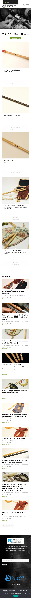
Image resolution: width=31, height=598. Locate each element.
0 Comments (15, 295)
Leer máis (16, 82)
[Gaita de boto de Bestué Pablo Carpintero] (15, 408)
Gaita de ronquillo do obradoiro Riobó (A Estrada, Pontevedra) (15, 392)
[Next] (26, 128)
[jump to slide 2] (14, 25)
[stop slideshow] (19, 25)
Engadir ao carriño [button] (16, 127)
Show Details (16, 83)
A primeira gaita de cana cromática (14, 438)
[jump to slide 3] (16, 25)
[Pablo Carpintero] (12, 5)
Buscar (4, 564)
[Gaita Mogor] (15, 284)
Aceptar (16, 595)
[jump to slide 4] (17, 25)
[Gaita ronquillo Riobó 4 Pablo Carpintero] (15, 384)
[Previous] (4, 128)
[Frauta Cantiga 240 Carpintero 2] (15, 453)
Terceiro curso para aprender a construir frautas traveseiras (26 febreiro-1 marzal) (13, 367)
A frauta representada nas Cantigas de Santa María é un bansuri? (14, 461)
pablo (10, 297)
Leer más (5, 299)
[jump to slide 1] (13, 25)
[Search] (23, 5)
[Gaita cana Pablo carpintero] (15, 432)
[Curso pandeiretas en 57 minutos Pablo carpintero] (15, 477)
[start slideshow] (12, 25)
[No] (29, 593)
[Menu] (27, 5)
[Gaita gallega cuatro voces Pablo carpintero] (15, 334)
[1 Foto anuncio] (15, 308)
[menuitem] (23, 5)
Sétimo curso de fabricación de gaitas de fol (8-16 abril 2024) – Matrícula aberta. (15, 317)
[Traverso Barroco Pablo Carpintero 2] (15, 358)
